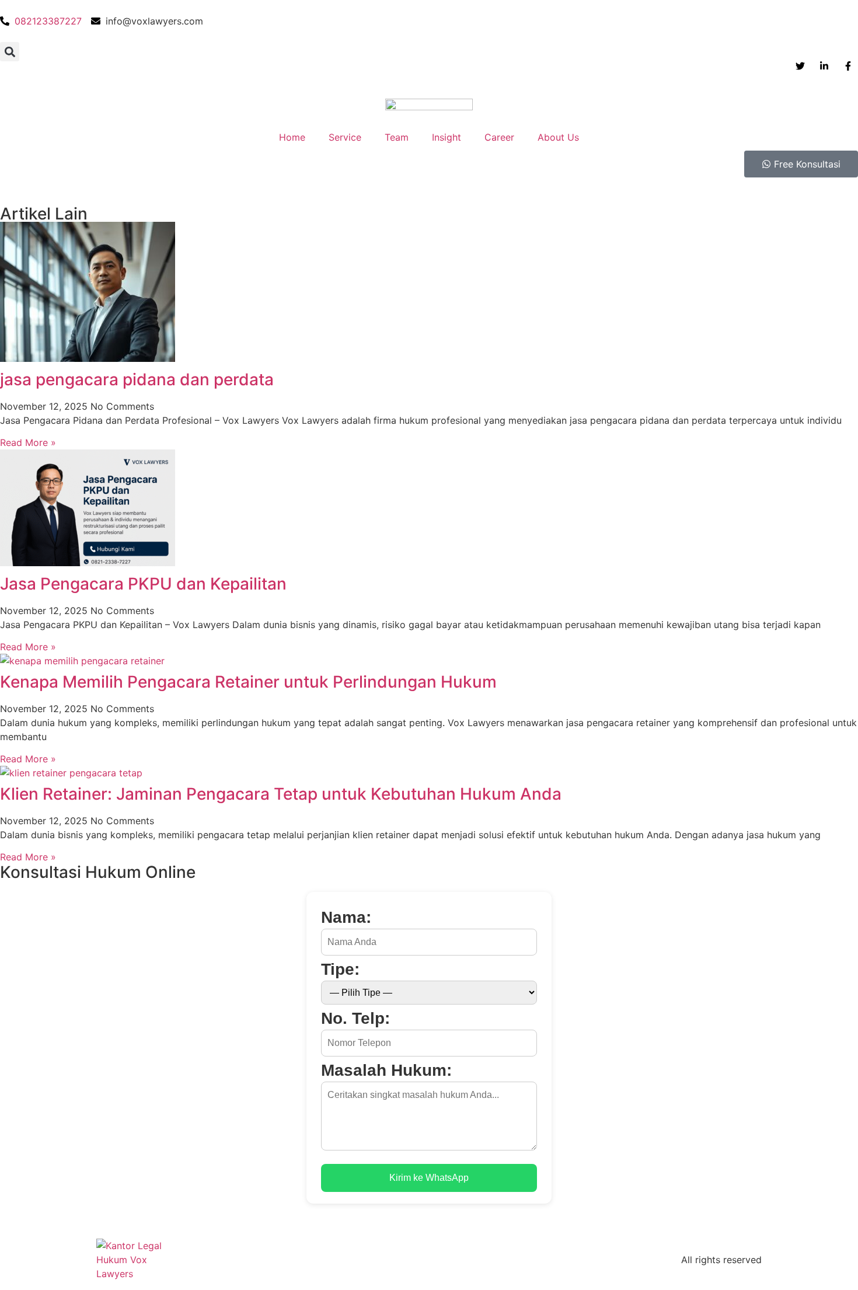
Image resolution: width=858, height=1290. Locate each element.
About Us (558, 137)
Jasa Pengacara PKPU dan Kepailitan (143, 584)
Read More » (28, 442)
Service (345, 137)
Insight (446, 137)
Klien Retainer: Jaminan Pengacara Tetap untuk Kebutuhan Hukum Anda (280, 794)
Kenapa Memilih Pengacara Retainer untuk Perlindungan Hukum (248, 682)
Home (292, 137)
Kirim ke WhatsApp (429, 1178)
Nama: (346, 917)
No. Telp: (355, 1018)
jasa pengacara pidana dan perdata (137, 379)
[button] (9, 51)
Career (499, 137)
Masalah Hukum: (386, 1070)
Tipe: (340, 969)
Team (397, 137)
